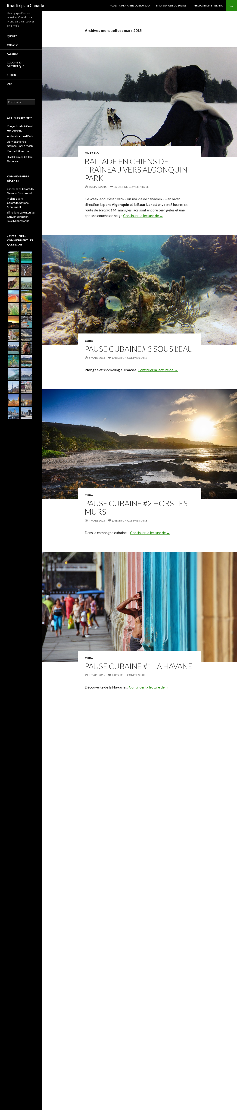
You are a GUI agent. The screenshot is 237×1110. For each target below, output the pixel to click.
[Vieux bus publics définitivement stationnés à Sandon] (26, 322)
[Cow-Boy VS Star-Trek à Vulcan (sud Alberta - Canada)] (26, 309)
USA (9, 83)
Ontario (92, 153)
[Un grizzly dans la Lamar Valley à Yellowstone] (13, 283)
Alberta (12, 53)
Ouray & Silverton (18, 151)
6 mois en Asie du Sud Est (172, 5)
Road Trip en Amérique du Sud (130, 5)
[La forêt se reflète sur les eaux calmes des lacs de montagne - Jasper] (13, 257)
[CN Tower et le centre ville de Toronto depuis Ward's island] (13, 387)
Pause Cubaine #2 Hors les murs (136, 507)
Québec (12, 36)
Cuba (89, 341)
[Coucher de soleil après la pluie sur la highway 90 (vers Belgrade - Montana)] (13, 322)
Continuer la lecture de (143, 215)
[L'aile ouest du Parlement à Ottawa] (13, 400)
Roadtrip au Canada (25, 5)
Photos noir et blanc (208, 5)
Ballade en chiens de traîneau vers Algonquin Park (136, 169)
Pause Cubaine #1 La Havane (138, 666)
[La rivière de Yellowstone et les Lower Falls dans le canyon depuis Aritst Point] (26, 270)
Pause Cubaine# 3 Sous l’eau (139, 348)
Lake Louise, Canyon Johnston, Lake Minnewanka (21, 217)
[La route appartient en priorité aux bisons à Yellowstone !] (26, 283)
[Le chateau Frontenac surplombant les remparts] (13, 413)
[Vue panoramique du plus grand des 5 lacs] (26, 257)
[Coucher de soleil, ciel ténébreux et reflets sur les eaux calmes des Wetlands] (26, 335)
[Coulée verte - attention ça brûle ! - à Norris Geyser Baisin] (13, 309)
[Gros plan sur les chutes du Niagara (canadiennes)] (13, 374)
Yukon (11, 74)
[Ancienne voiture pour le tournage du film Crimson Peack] (26, 387)
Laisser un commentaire (131, 187)
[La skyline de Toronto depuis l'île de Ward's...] (26, 374)
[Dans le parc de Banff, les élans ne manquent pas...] (26, 348)
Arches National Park (20, 136)
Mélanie (12, 198)
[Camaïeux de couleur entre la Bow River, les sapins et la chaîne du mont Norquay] (13, 348)
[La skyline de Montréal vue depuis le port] (26, 413)
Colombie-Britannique (15, 64)
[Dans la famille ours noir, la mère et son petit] (13, 270)
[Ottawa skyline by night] (26, 400)
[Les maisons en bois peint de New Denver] (13, 335)
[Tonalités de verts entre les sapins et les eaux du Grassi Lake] (13, 361)
